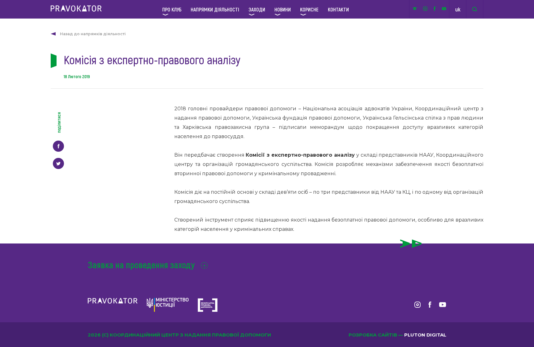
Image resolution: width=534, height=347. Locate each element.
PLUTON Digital (425, 335)
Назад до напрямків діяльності (93, 34)
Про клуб (171, 9)
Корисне (309, 9)
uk (457, 9)
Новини (282, 9)
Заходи (256, 9)
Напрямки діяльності (215, 9)
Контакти (338, 9)
